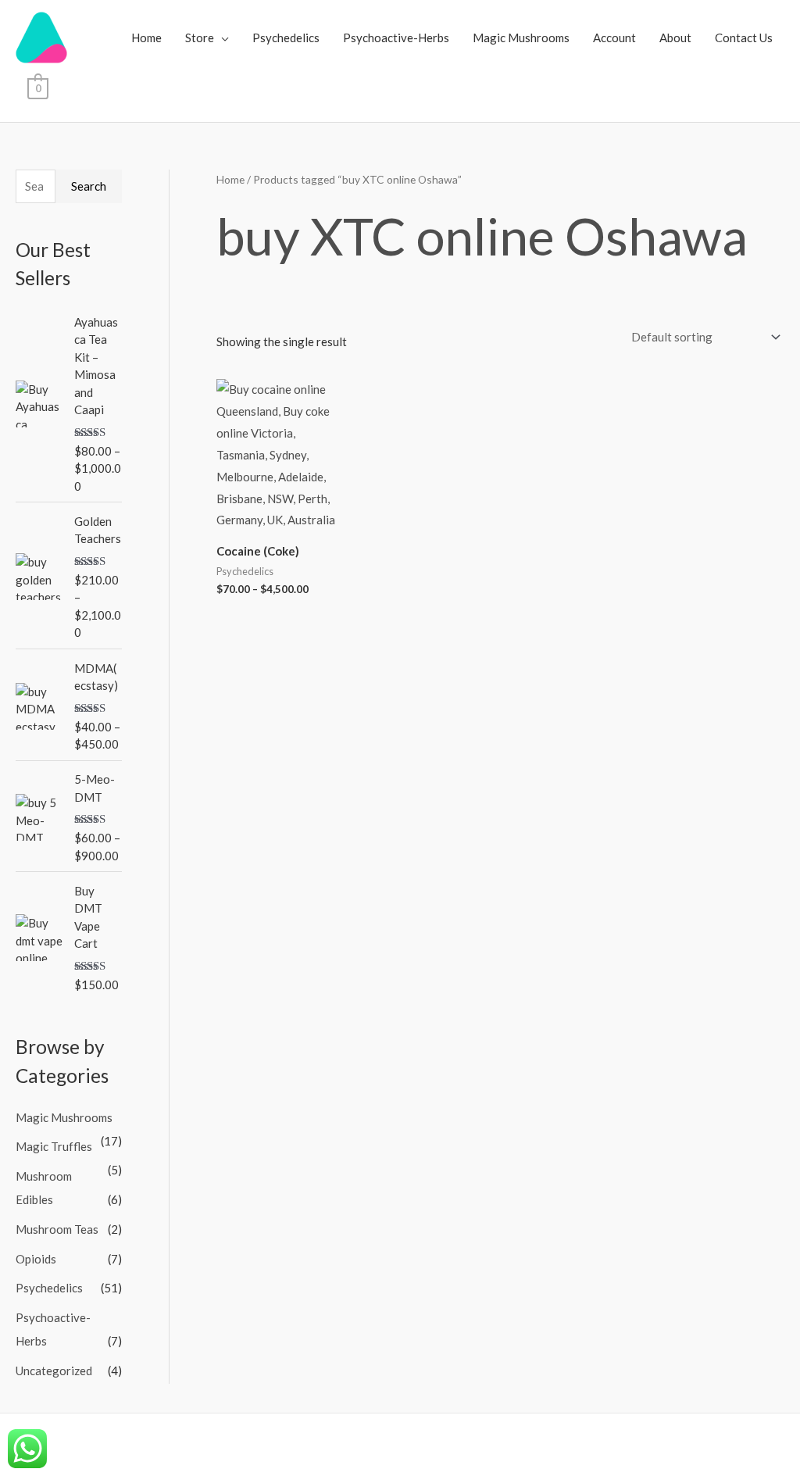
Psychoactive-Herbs (396, 37)
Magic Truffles (54, 1146)
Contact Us (744, 37)
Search (88, 186)
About (675, 37)
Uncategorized (54, 1370)
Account (614, 37)
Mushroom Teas (57, 1229)
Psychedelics (286, 37)
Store (199, 37)
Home (146, 37)
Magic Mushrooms (521, 37)
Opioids (36, 1259)
